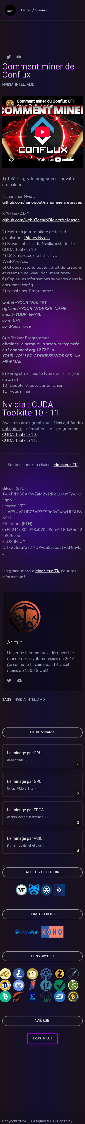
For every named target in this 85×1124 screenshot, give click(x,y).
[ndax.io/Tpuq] (59, 890)
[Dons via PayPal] (26, 932)
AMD (30, 84)
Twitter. (25, 10)
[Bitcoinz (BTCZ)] (73, 996)
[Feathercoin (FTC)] (73, 974)
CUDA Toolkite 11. (19, 440)
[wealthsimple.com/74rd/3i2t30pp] (21, 890)
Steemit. (41, 10)
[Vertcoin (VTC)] (59, 985)
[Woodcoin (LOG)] (73, 985)
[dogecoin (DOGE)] (32, 974)
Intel (20, 84)
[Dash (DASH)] (59, 996)
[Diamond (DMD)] (46, 974)
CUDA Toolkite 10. (19, 434)
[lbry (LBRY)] (46, 996)
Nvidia (7, 84)
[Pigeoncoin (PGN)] (18, 985)
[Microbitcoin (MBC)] (32, 996)
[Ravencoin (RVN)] (32, 985)
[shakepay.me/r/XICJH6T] (34, 890)
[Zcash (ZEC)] (59, 974)
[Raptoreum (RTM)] (18, 996)
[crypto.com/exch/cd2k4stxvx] (47, 890)
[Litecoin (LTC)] (18, 974)
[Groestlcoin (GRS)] (46, 985)
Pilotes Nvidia (37, 237)
